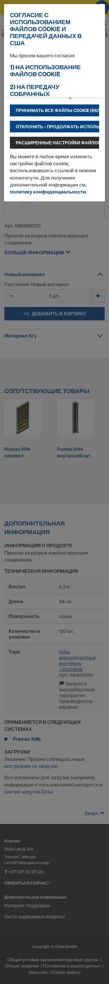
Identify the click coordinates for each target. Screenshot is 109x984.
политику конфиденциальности (48, 191)
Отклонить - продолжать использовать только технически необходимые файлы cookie (57, 126)
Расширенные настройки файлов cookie (57, 142)
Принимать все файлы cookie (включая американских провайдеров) (57, 110)
